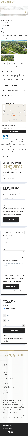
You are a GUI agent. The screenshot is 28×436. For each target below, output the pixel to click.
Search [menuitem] (4, 362)
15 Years (13, 308)
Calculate (14, 330)
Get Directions (14, 131)
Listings (7, 155)
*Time (4, 255)
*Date (4, 249)
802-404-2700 (6, 383)
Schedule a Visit (19, 232)
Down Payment (7, 317)
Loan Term (5, 305)
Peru (19, 155)
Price (4, 312)
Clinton (15, 155)
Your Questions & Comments (10, 260)
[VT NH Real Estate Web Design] (14, 432)
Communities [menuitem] (6, 365)
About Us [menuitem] (5, 368)
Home (2, 155)
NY (11, 155)
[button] (25, 12)
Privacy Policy (18, 214)
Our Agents (12, 178)
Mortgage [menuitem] (5, 366)
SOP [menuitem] (4, 369)
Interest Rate (6, 322)
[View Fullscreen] (4, 112)
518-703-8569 (8, 175)
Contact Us (6, 178)
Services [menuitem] (5, 364)
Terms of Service (17, 291)
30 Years (7, 308)
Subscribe (11, 219)
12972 (23, 155)
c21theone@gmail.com (8, 379)
